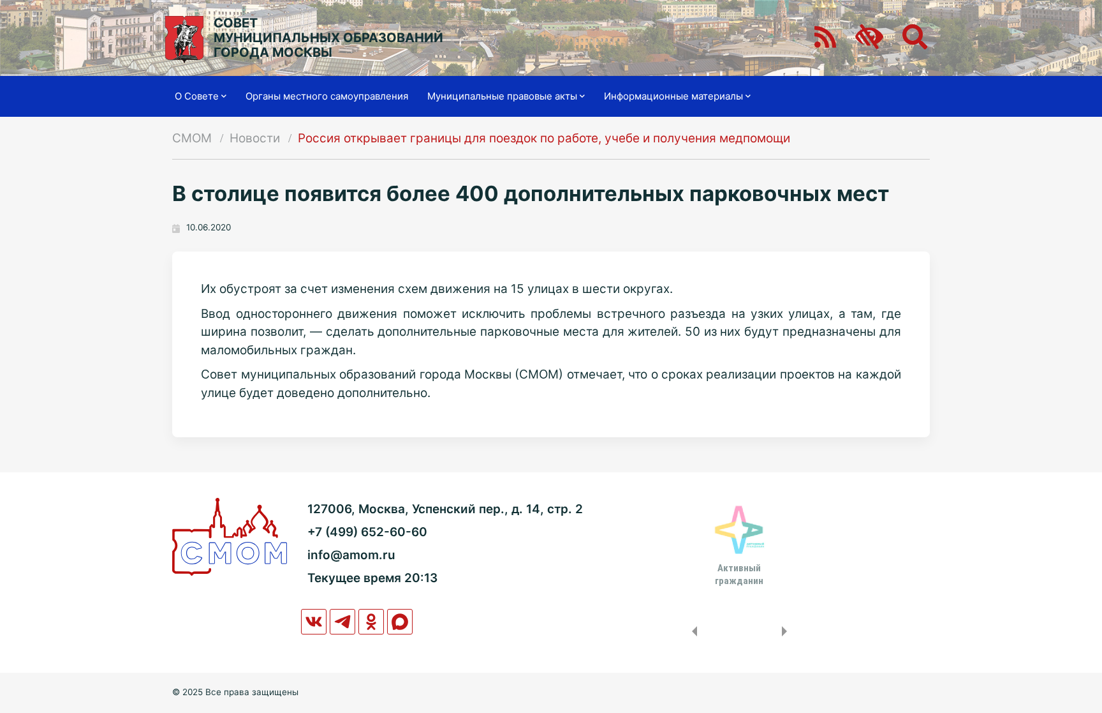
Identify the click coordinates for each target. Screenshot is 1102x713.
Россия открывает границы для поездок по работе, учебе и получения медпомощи (544, 138)
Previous (692, 631)
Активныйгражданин (739, 574)
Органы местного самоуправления (327, 96)
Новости (255, 138)
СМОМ (192, 138)
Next (787, 631)
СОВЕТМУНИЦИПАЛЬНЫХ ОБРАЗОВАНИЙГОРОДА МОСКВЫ (328, 38)
